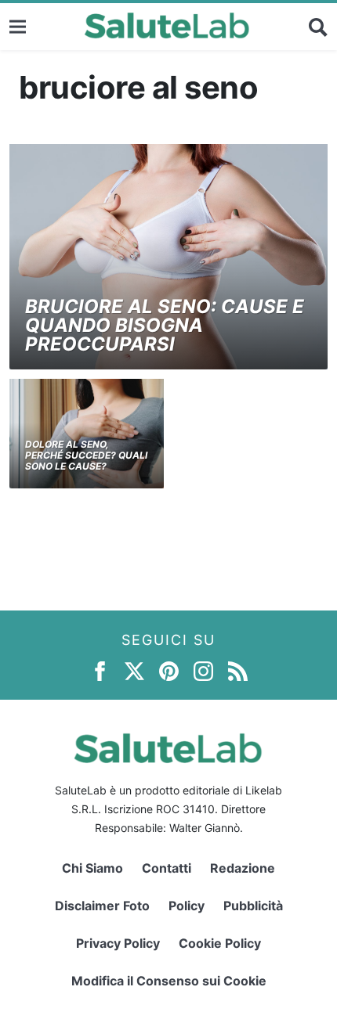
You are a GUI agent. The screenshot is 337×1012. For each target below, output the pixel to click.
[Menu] (17, 26)
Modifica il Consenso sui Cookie (168, 981)
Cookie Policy (220, 943)
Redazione (242, 868)
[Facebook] (100, 670)
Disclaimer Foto (102, 905)
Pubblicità (253, 905)
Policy (186, 905)
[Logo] (167, 26)
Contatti (166, 868)
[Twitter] (134, 670)
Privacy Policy (118, 943)
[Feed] (238, 670)
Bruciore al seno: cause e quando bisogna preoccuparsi (164, 325)
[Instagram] (203, 670)
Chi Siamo (92, 868)
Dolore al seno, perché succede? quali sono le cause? (86, 455)
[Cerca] (318, 26)
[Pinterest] (169, 670)
